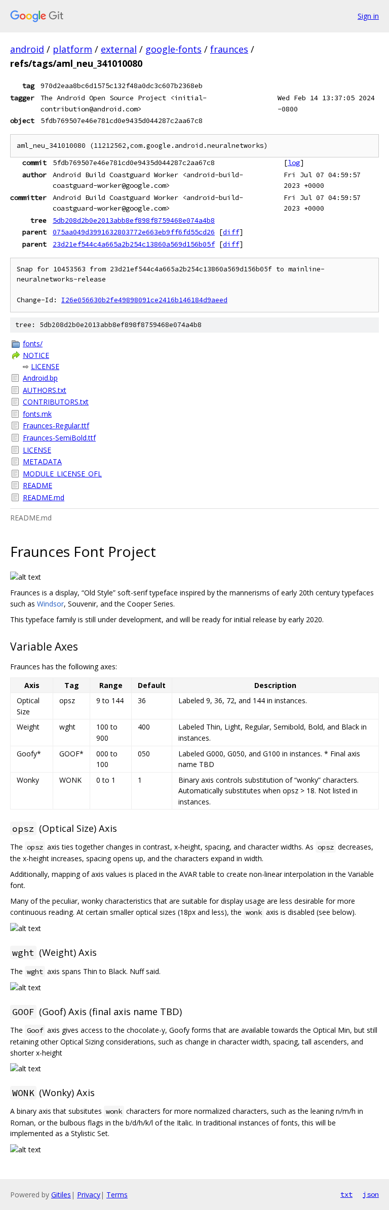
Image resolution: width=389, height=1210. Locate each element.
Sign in (368, 16)
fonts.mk (37, 414)
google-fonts (173, 49)
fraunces (229, 49)
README (37, 485)
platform (72, 49)
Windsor (50, 604)
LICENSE (45, 366)
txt (346, 1194)
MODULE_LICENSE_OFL (62, 473)
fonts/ (33, 343)
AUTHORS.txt (44, 390)
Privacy (88, 1194)
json (371, 1194)
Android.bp (40, 378)
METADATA (42, 461)
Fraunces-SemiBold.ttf (59, 437)
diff (231, 231)
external (119, 49)
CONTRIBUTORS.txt (56, 402)
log (294, 162)
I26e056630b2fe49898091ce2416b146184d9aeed (144, 300)
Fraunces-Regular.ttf (56, 425)
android (27, 49)
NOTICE (36, 355)
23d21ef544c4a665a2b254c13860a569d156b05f (134, 244)
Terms (117, 1194)
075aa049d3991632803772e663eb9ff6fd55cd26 (134, 231)
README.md (43, 497)
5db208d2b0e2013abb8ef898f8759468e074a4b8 (134, 220)
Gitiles (61, 1194)
